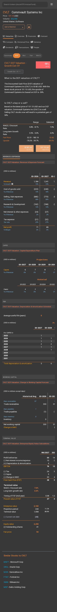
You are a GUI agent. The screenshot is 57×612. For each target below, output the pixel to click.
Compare (9, 42)
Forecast (44, 36)
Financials (32, 36)
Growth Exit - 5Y (13, 72)
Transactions (23, 47)
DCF (16, 55)
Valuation (9, 36)
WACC (38, 55)
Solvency (37, 42)
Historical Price (23, 42)
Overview (20, 36)
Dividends (10, 47)
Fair (31, 55)
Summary (8, 55)
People (36, 47)
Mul (24, 55)
